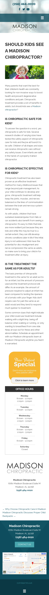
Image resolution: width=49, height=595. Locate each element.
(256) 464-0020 (23, 4)
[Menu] (42, 18)
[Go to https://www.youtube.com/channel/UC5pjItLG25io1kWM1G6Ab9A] (28, 9)
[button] (24, 544)
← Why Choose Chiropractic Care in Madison (24, 509)
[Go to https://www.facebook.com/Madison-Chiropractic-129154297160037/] (19, 9)
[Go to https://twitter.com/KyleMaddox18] (23, 9)
